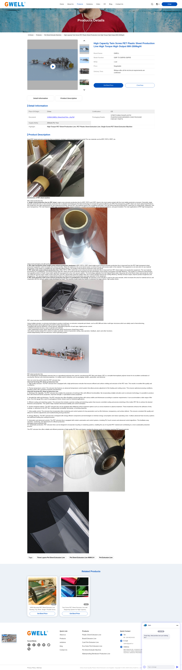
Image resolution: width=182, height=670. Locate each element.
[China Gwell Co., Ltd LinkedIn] (39, 645)
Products (39, 35)
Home (62, 4)
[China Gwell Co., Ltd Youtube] (44, 645)
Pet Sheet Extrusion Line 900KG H (82, 557)
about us (70, 4)
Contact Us (63, 650)
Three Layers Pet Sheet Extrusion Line (51, 557)
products (80, 4)
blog (110, 4)
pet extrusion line (106, 557)
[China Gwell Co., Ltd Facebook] (34, 645)
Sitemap (39, 667)
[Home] (37, 635)
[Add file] (144, 667)
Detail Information (40, 98)
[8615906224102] (48, 645)
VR (105, 4)
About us (63, 635)
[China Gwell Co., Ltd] (15, 4)
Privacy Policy (31, 667)
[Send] (177, 667)
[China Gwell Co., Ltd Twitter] (29, 645)
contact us (119, 4)
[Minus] (177, 625)
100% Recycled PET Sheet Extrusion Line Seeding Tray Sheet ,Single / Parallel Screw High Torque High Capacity (42, 609)
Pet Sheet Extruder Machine (52, 35)
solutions (89, 4)
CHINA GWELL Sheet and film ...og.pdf (60, 117)
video (98, 4)
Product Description (68, 98)
